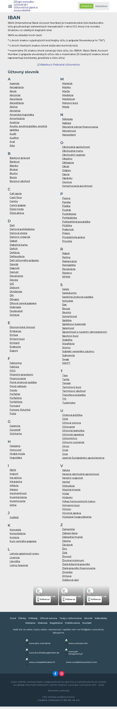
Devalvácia (16, 275)
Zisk (64, 552)
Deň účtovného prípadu (24, 260)
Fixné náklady (18, 386)
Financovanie (18, 378)
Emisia (14, 335)
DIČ (12, 283)
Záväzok (67, 544)
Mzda (65, 106)
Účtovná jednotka (73, 430)
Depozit (15, 268)
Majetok (67, 83)
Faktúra (14, 366)
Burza (13, 177)
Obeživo (67, 158)
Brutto (14, 173)
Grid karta (16, 433)
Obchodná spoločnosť (76, 147)
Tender (66, 383)
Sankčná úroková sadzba (77, 297)
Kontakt (87, 623)
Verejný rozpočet (72, 478)
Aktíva (14, 106)
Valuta (66, 470)
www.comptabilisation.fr (42, 662)
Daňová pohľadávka (22, 229)
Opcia (65, 174)
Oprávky (67, 178)
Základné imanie (72, 537)
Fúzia (13, 413)
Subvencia (68, 355)
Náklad (66, 123)
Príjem (66, 233)
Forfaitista (16, 401)
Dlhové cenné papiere (23, 303)
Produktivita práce (73, 237)
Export (14, 350)
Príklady (33, 618)
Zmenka (67, 572)
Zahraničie (68, 529)
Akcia (13, 91)
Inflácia (14, 485)
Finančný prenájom (21, 374)
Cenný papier (18, 205)
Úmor (65, 446)
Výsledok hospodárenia (76, 516)
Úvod (13, 618)
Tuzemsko (68, 402)
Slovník (88, 618)
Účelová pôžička (72, 415)
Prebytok (68, 229)
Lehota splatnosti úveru (24, 553)
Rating (66, 257)
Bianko (14, 165)
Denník (14, 264)
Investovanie (17, 501)
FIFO (13, 370)
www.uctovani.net (78, 643)
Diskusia (42, 623)
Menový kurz (70, 103)
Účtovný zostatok (73, 442)
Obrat (65, 166)
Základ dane (70, 533)
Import (14, 473)
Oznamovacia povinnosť (77, 186)
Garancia (15, 425)
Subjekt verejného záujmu (78, 351)
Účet (65, 418)
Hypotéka (16, 457)
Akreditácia (17, 103)
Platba (66, 206)
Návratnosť (69, 130)
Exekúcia (15, 346)
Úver (65, 454)
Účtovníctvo (69, 438)
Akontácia (16, 99)
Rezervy (67, 272)
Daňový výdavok (20, 237)
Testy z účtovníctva (70, 618)
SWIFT (66, 363)
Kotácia (14, 537)
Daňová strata (18, 233)
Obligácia (68, 162)
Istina (13, 505)
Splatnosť (68, 328)
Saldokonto (69, 293)
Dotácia (14, 314)
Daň (12, 225)
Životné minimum (73, 560)
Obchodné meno (72, 151)
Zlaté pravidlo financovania (78, 568)
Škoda (66, 308)
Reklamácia (69, 261)
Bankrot (15, 161)
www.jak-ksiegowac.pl (76, 652)
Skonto (66, 312)
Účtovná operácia (73, 434)
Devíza (14, 279)
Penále (66, 202)
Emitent (15, 342)
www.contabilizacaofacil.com (81, 662)
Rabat (66, 253)
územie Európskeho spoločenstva (83, 457)
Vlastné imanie (71, 489)
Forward (15, 405)
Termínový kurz (71, 387)
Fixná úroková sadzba (23, 382)
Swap (65, 359)
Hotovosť (15, 450)
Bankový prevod (20, 158)
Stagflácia (68, 343)
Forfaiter (15, 394)
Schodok (67, 300)
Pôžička (67, 225)
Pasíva (66, 198)
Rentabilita (69, 265)
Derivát (14, 272)
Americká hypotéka (22, 114)
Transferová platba (74, 395)
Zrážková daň (70, 580)
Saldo (65, 289)
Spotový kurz (70, 335)
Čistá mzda (17, 209)
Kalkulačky (101, 618)
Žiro (64, 548)
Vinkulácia (68, 485)
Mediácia (67, 95)
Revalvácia (68, 269)
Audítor (14, 137)
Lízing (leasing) (19, 565)
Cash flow (16, 197)
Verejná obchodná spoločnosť (80, 474)
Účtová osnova (71, 422)
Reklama (30, 623)
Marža (66, 91)
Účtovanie (68, 426)
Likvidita (15, 561)
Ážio (12, 145)
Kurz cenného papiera (23, 541)
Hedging (15, 446)
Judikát (14, 517)
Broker (14, 169)
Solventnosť (69, 316)
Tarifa (65, 379)
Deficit (14, 248)
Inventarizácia (18, 497)
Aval (12, 141)
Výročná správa (71, 513)
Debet (13, 240)
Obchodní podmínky (58, 691)
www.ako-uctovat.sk (39, 643)
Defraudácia (17, 256)
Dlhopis (14, 299)
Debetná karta (19, 244)
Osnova (67, 182)
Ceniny (14, 201)
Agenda (14, 83)
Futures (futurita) (20, 409)
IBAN (13, 470)
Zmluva (66, 576)
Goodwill (15, 429)
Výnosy (66, 509)
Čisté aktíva (17, 213)
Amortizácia (17, 118)
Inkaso (14, 489)
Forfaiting (16, 398)
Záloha (66, 541)
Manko (66, 87)
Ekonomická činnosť (22, 327)
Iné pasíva (16, 481)
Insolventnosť (18, 493)
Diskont (14, 287)
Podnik (66, 210)
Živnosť (66, 556)
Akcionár (15, 95)
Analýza (14, 122)
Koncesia (15, 529)
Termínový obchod (73, 391)
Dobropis (15, 307)
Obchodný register (73, 154)
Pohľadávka (69, 217)
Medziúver (68, 99)
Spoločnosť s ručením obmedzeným (84, 332)
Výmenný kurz (71, 505)
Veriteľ (66, 481)
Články (22, 618)
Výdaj (65, 493)
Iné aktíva (16, 477)
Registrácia (101, 6)
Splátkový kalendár (74, 324)
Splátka (67, 320)
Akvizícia (15, 110)
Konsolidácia (18, 533)
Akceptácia (17, 87)
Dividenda (16, 291)
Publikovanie (72, 623)
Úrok (65, 450)
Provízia (67, 241)
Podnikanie (69, 214)
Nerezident (69, 134)
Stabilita (67, 339)
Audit (13, 133)
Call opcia (16, 193)
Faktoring (16, 363)
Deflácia (15, 252)
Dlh (12, 295)
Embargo (15, 331)
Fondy (13, 390)
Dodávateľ (16, 311)
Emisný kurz (17, 339)
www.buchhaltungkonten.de (44, 653)
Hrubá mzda (17, 453)
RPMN (66, 276)
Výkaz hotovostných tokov (78, 501)
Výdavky (67, 497)
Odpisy (66, 170)
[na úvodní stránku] (27, 6)
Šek (64, 304)
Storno (66, 347)
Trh (64, 398)
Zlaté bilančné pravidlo (76, 564)
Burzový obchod (20, 181)
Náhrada (67, 119)
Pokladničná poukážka (76, 221)
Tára (65, 375)
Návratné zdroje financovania (80, 126)
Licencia (15, 557)
